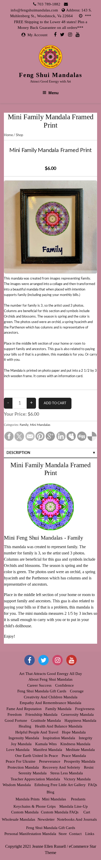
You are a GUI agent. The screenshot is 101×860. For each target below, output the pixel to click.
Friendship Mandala (41, 714)
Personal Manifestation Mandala (30, 834)
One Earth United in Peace (36, 756)
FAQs (92, 785)
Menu (53, 93)
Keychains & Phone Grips (34, 806)
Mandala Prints (28, 799)
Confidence (64, 685)
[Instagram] (70, 34)
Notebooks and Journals (77, 819)
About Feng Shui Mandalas (50, 679)
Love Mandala (18, 750)
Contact (75, 834)
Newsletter (46, 819)
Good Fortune (16, 720)
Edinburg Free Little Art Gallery (60, 785)
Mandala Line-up (73, 806)
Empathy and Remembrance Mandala (50, 703)
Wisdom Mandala (17, 785)
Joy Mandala (21, 744)
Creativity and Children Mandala (50, 697)
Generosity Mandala (77, 714)
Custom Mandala (25, 812)
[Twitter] (62, 34)
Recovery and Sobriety (61, 767)
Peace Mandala (74, 756)
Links (89, 834)
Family (24, 424)
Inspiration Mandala (59, 738)
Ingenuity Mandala (24, 738)
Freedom (15, 714)
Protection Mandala (23, 767)
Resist (88, 767)
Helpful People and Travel (36, 732)
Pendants (78, 799)
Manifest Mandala (47, 750)
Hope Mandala (74, 732)
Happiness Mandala (80, 720)
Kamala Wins (46, 744)
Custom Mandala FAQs (59, 812)
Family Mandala (58, 709)
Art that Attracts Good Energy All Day (50, 674)
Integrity (85, 738)
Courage (77, 691)
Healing (25, 726)
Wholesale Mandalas (18, 819)
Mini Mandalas (40, 424)
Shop (19, 135)
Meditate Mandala (80, 750)
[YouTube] (71, 660)
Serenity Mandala (32, 773)
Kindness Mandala (75, 744)
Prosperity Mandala (79, 761)
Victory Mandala (77, 779)
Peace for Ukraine (20, 761)
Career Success (39, 685)
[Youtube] (78, 34)
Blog (50, 792)
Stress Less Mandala (66, 773)
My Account (37, 35)
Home (8, 135)
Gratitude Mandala (46, 720)
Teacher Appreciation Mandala (35, 779)
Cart (86, 812)
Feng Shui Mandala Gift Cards (41, 691)
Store (63, 834)
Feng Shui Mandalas (50, 75)
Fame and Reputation (24, 709)
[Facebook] (55, 34)
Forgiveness (85, 709)
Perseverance (49, 761)
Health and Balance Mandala (58, 726)
